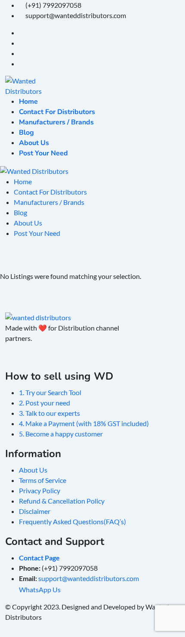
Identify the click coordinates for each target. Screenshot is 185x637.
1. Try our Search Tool (50, 392)
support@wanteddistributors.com (88, 578)
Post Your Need (43, 153)
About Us (34, 143)
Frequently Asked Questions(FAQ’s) (72, 521)
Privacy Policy (39, 490)
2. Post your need (44, 403)
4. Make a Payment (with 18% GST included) (84, 423)
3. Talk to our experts (49, 413)
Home (28, 101)
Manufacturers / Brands (56, 122)
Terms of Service (42, 480)
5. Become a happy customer (61, 434)
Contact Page (39, 558)
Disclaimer (34, 511)
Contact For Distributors (57, 112)
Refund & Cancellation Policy (62, 501)
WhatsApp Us (42, 589)
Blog (26, 132)
